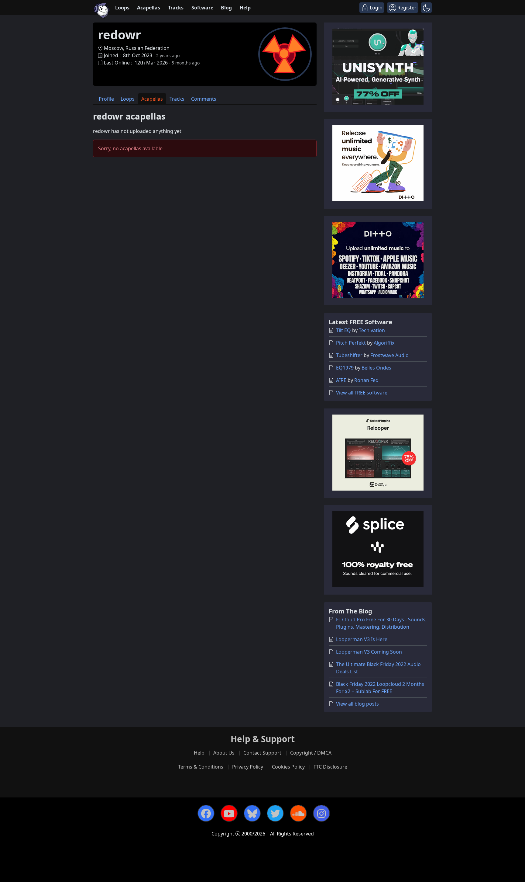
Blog (226, 7)
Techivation (372, 330)
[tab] (106, 98)
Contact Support (262, 752)
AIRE (341, 380)
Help (245, 7)
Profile (106, 98)
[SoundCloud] (298, 813)
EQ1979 (345, 367)
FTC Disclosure (330, 766)
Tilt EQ (343, 330)
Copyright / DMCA (310, 752)
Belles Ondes (376, 367)
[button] (426, 7)
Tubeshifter (349, 355)
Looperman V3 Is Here (361, 639)
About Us (224, 752)
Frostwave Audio (389, 355)
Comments (203, 98)
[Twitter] (275, 813)
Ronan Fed (366, 380)
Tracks (176, 7)
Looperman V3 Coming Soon (369, 651)
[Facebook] (205, 813)
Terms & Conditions (200, 766)
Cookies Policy (288, 766)
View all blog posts (357, 703)
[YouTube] (229, 813)
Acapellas (148, 7)
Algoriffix (384, 342)
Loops (122, 7)
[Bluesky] (252, 813)
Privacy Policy (247, 766)
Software (202, 7)
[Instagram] (321, 813)
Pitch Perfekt (351, 342)
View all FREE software (361, 392)
